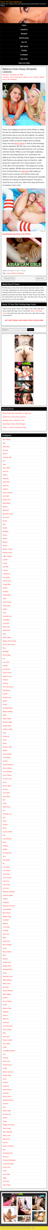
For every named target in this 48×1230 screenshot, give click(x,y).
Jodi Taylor (6, 793)
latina (4, 842)
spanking (6, 1086)
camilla (5, 560)
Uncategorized (7, 1153)
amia (4, 464)
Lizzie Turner (7, 877)
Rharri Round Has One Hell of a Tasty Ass (17, 413)
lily (4, 863)
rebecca (14, 273)
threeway (21, 273)
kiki (4, 810)
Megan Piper (7, 916)
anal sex (5, 471)
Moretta (5, 959)
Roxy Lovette (7, 1029)
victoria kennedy (8, 1164)
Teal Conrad (7, 1128)
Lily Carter (6, 867)
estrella (5, 665)
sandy (5, 1047)
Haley (5, 715)
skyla (4, 1079)
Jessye (5, 789)
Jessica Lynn (7, 779)
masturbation (7, 909)
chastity (5, 591)
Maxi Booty (6, 913)
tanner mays (7, 1111)
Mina (4, 938)
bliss (4, 524)
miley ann (6, 934)
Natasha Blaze (8, 969)
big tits (5, 521)
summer (5, 1103)
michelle (5, 930)
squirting (5, 1093)
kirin (4, 817)
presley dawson (8, 990)
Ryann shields (7, 1040)
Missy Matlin (7, 952)
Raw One (5, 75)
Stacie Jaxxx (7, 1096)
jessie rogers (7, 786)
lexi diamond (7, 853)
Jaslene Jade (7, 747)
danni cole (6, 627)
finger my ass (28, 77)
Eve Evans (6, 669)
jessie (5, 782)
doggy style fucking (9, 641)
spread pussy (7, 1089)
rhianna (5, 1015)
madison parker (8, 895)
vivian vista (6, 1167)
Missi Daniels (7, 945)
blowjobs (24, 34)
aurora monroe (7, 492)
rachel (5, 1005)
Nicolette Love (7, 976)
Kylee (5, 828)
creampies (24, 55)
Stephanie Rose (8, 1100)
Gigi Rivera (6, 690)
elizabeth (6, 651)
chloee (5, 609)
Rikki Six (6, 1019)
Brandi (5, 538)
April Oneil (6, 482)
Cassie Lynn (7, 581)
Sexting (5, 1058)
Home (24, 25)
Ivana (4, 740)
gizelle (5, 701)
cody (4, 613)
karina (5, 803)
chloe (4, 598)
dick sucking (19, 143)
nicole (5, 973)
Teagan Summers (9, 1125)
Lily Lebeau (6, 870)
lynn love (6, 888)
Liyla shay (6, 874)
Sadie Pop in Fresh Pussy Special (14, 417)
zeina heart (6, 1174)
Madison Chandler (9, 892)
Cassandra (6, 577)
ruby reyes (6, 1036)
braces (5, 535)
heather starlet (7, 729)
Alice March (7, 439)
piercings (6, 987)
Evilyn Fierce (7, 673)
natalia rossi (7, 962)
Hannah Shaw (7, 722)
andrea (5, 475)
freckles (5, 680)
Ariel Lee (6, 485)
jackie (5, 743)
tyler (4, 1149)
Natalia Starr (7, 966)
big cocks (24, 59)
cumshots (24, 29)
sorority (5, 1082)
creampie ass (7, 616)
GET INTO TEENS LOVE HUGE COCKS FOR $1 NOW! (24, 320)
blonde (5, 528)
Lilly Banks (6, 860)
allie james (6, 446)
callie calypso (7, 556)
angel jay (6, 478)
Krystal (5, 824)
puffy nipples (7, 994)
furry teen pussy (8, 687)
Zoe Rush (6, 1181)
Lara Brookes (7, 839)
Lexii (4, 856)
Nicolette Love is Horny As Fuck (13, 420)
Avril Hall (6, 496)
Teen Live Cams (24, 63)
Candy (5, 563)
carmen (5, 570)
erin (4, 658)
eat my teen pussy (16, 77)
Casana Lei (6, 574)
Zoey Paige (6, 1185)
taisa (4, 1107)
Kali (4, 800)
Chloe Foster (7, 602)
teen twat (25, 171)
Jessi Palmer (7, 775)
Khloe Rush (6, 807)
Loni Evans (6, 884)
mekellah (6, 920)
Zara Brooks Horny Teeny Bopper (14, 424)
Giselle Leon (7, 697)
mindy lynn (6, 941)
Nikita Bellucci (7, 980)
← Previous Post (8, 278)
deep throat (6, 630)
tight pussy (24, 46)
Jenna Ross (7, 757)
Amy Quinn (6, 468)
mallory (5, 899)
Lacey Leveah (7, 832)
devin (4, 634)
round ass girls (8, 1026)
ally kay (5, 450)
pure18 (5, 997)
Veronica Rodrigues (9, 1160)
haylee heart (7, 726)
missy (5, 948)
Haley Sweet (7, 719)
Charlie (5, 588)
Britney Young (7, 549)
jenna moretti (7, 754)
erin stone (6, 662)
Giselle (5, 694)
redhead (5, 1012)
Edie (4, 648)
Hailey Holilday (8, 711)
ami (4, 461)
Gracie (5, 704)
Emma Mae (6, 655)
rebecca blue (7, 1008)
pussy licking (7, 1001)
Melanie (5, 923)
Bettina (5, 507)
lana (4, 835)
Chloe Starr (6, 605)
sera (4, 1054)
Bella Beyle (6, 503)
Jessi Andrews (7, 771)
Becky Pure (7, 500)
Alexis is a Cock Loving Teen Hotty (14, 427)
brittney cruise (7, 552)
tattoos (5, 1118)
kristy (4, 821)
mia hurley (6, 927)
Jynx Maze (6, 796)
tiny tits (24, 42)
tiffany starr (6, 1135)
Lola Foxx (6, 881)
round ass (6, 1022)
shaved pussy (24, 38)
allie (4, 443)
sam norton (6, 1043)
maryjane (6, 902)
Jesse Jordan (7, 768)
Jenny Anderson (8, 764)
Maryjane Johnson (9, 906)
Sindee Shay (7, 1075)
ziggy (4, 1178)
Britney (5, 545)
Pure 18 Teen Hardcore (11, 1)
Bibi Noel (6, 510)
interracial (6, 736)
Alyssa (5, 454)
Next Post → (41, 278)
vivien (5, 1171)
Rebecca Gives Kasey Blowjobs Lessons (19, 70)
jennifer (5, 761)
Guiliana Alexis (8, 708)
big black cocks (8, 514)
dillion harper (7, 637)
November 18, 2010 (16, 75)
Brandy (5, 542)
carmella (5, 567)
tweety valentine (8, 1146)
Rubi (4, 1033)
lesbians (5, 846)
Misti (4, 955)
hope (4, 733)
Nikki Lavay (7, 983)
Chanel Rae (6, 584)
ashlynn (5, 489)
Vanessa (6, 1157)
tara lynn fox (7, 1114)
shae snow (6, 1061)
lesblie (5, 849)
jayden (5, 750)
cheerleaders (7, 595)
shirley (5, 1068)
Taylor (5, 1121)
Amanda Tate (7, 457)
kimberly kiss (7, 814)
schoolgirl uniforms (9, 1051)
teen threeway (12, 79)
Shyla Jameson (8, 1072)
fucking (24, 50)
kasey (9, 273)
